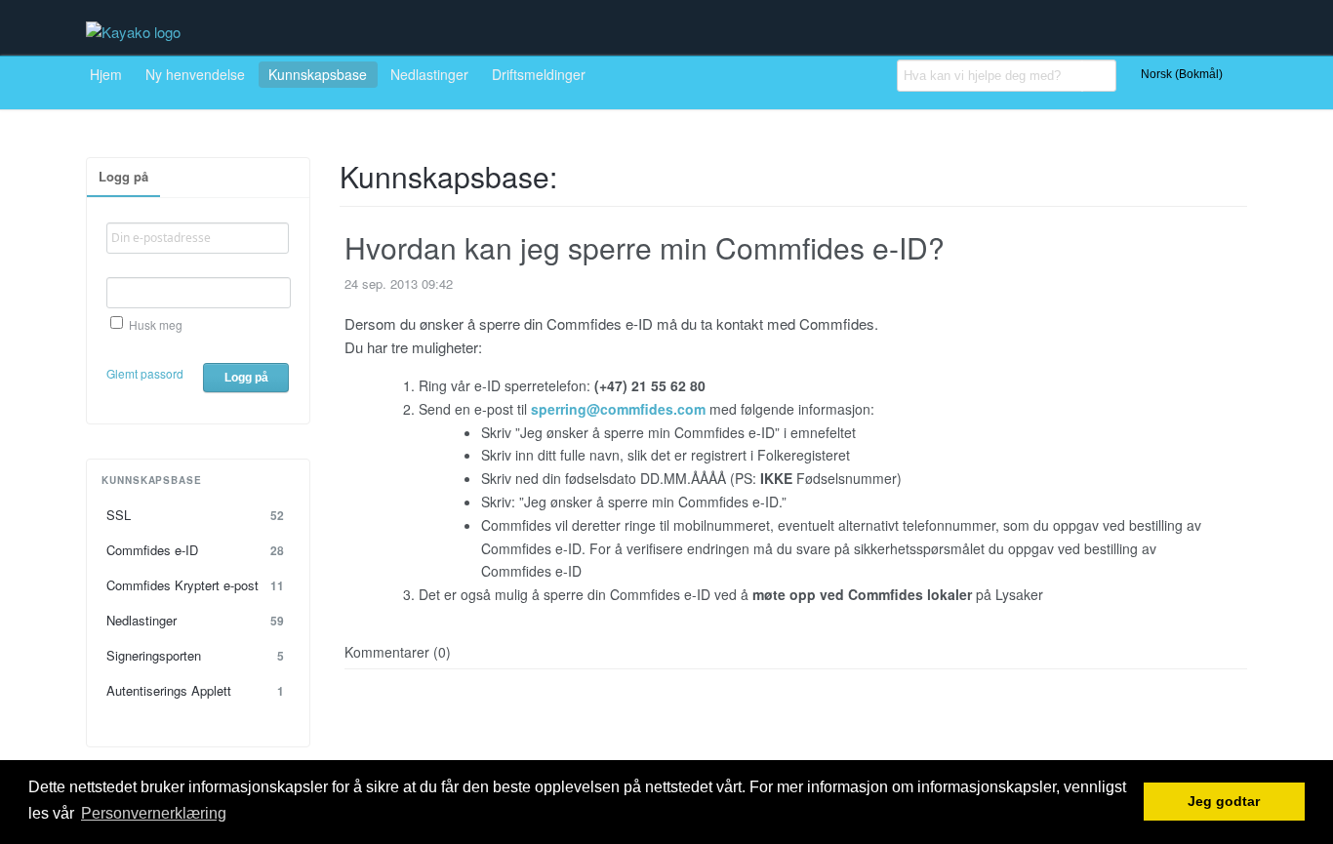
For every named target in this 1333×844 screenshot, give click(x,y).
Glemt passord (144, 373)
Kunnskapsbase (317, 74)
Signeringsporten (195, 655)
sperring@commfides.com (618, 409)
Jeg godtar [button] (1224, 801)
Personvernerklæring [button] (153, 813)
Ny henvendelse (195, 74)
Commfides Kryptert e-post (195, 585)
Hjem (106, 74)
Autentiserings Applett (195, 690)
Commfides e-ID (195, 550)
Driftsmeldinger (539, 74)
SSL (195, 514)
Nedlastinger (429, 74)
